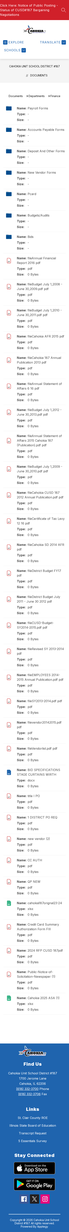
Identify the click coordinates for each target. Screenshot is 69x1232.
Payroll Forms (38, 108)
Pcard (32, 194)
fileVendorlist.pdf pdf (42, 748)
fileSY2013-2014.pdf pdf (45, 701)
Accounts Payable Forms (46, 130)
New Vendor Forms (42, 172)
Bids (31, 237)
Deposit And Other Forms (46, 151)
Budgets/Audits (38, 215)
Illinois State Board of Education (32, 1125)
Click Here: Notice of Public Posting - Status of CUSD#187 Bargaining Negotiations (29, 10)
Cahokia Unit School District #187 (34, 66)
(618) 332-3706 (29, 1094)
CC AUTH (35, 860)
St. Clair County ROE (33, 1118)
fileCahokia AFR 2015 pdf (46, 336)
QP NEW (34, 882)
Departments (37, 96)
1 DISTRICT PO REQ (42, 817)
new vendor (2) (39, 839)
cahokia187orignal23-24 (45, 903)
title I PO (34, 796)
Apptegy (42, 1226)
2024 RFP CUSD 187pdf (45, 950)
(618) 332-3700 (27, 1089)
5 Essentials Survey (32, 1141)
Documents (39, 75)
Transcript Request (32, 1133)
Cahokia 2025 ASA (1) (44, 998)
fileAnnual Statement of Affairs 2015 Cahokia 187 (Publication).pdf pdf (39, 440)
